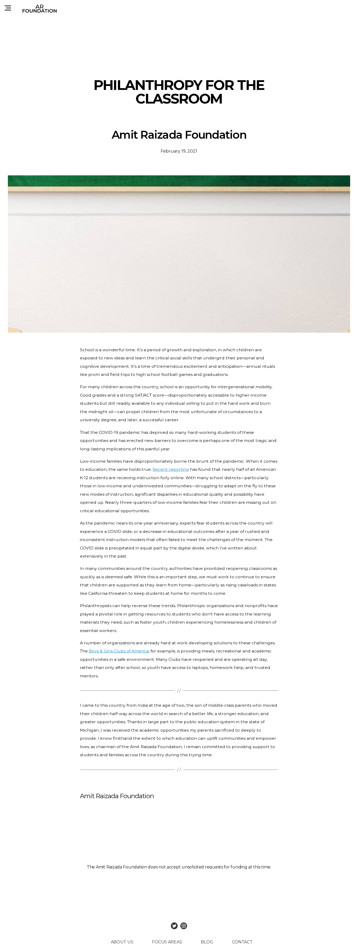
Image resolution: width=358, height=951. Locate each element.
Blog (207, 941)
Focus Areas (167, 941)
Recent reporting (171, 469)
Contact (242, 941)
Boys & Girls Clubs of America (119, 651)
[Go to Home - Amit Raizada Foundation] (40, 9)
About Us (122, 941)
